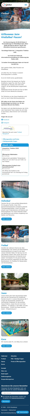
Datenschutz (12, 410)
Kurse (3, 364)
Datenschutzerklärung (17, 398)
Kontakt (3, 368)
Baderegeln (4, 373)
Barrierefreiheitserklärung (8, 413)
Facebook (6, 119)
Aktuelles (14, 356)
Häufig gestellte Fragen (10, 141)
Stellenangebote (6, 376)
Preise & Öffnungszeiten (18, 361)
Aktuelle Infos (7, 145)
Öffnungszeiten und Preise (11, 139)
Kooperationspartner (7, 379)
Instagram (6, 122)
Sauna (3, 361)
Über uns (4, 371)
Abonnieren (5, 401)
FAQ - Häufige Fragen (17, 359)
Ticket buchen (23, 412)
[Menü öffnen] (26, 5)
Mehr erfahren (7, 21)
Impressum (4, 410)
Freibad (3, 359)
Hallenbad (4, 356)
